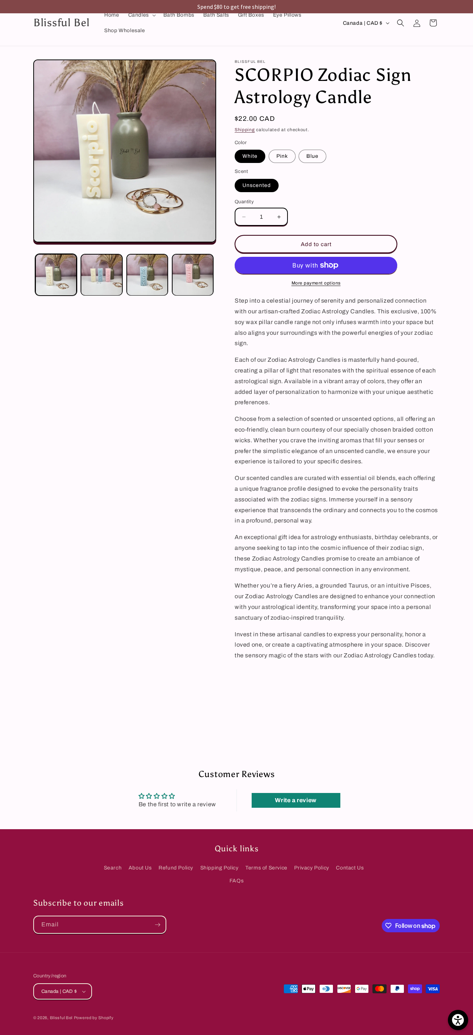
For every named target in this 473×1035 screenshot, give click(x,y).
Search (113, 868)
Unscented (256, 185)
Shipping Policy (219, 868)
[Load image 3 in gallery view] (147, 275)
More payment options (316, 283)
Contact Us (350, 868)
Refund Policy (176, 868)
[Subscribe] (157, 925)
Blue (312, 156)
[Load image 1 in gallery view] (56, 275)
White (250, 156)
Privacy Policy (311, 868)
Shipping (245, 129)
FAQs (236, 881)
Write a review (295, 800)
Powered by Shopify (94, 1017)
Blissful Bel (61, 1017)
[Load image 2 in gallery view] (101, 275)
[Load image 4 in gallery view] (193, 275)
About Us (140, 868)
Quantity (244, 201)
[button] (141, 15)
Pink (282, 156)
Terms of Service (266, 868)
